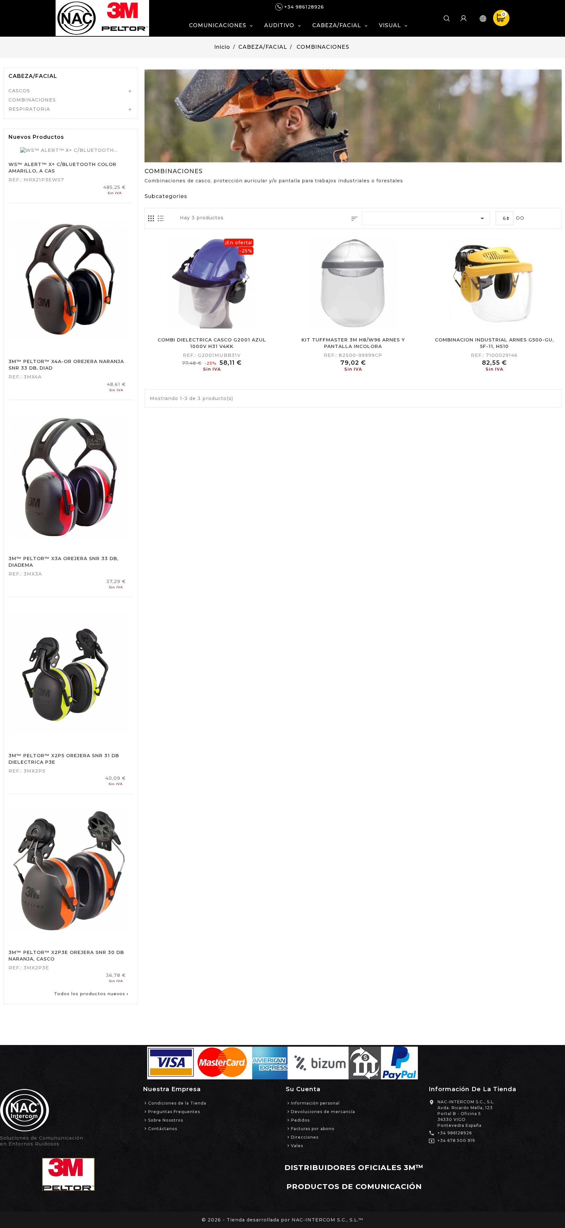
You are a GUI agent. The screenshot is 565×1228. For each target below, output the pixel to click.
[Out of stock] (336, 321)
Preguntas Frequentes (174, 1111)
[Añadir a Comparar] (211, 321)
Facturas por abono (312, 1128)
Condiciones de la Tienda (177, 1103)
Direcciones (304, 1137)
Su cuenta (303, 1089)
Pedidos (300, 1120)
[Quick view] (228, 321)
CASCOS (19, 91)
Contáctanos (162, 1128)
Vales (297, 1145)
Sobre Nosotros (165, 1120)
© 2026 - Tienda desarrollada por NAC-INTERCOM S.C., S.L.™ (282, 1220)
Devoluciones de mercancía (323, 1111)
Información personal (315, 1103)
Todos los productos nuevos (91, 993)
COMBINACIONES (32, 100)
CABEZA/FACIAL (33, 76)
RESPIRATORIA (29, 109)
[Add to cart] (195, 321)
